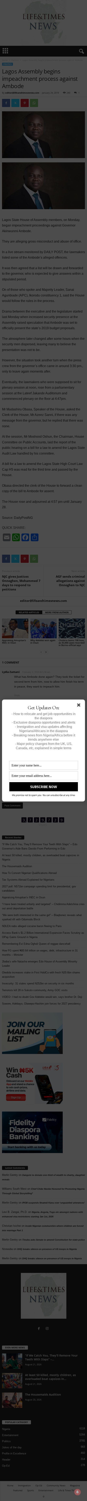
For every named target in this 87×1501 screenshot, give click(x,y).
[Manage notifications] (77, 1492)
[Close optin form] (79, 705)
